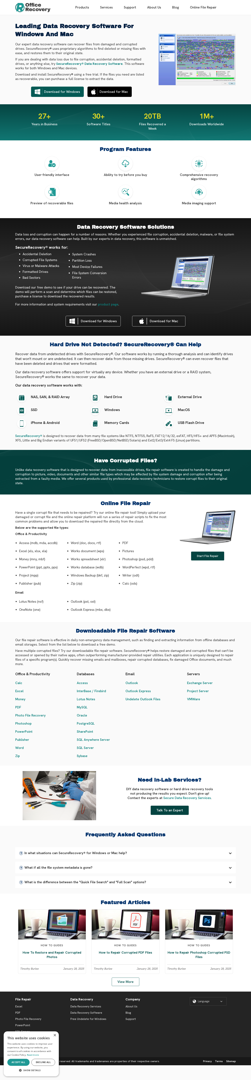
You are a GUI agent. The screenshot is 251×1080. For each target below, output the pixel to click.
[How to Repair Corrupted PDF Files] (125, 924)
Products (82, 7)
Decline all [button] (43, 1062)
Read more (33, 1054)
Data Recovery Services (85, 1006)
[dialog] (31, 1053)
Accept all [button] (18, 1062)
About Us (154, 7)
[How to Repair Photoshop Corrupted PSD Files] (199, 924)
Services (106, 7)
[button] (125, 853)
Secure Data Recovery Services (187, 798)
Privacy (207, 1061)
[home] (33, 7)
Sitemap (231, 1061)
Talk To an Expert (169, 810)
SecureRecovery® (28, 436)
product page (108, 304)
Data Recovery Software (86, 1013)
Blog (175, 7)
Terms (219, 1061)
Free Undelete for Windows (88, 1019)
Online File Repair (203, 7)
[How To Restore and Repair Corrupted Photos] (52, 924)
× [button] (54, 1035)
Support (130, 7)
